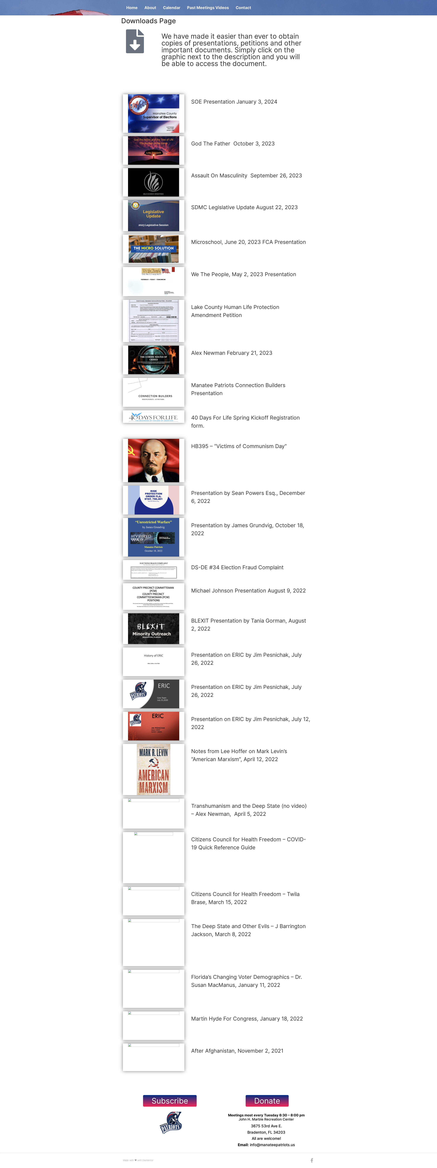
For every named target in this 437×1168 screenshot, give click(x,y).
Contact (243, 7)
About (150, 7)
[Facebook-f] (312, 1160)
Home (132, 7)
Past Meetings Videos (208, 7)
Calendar (171, 7)
